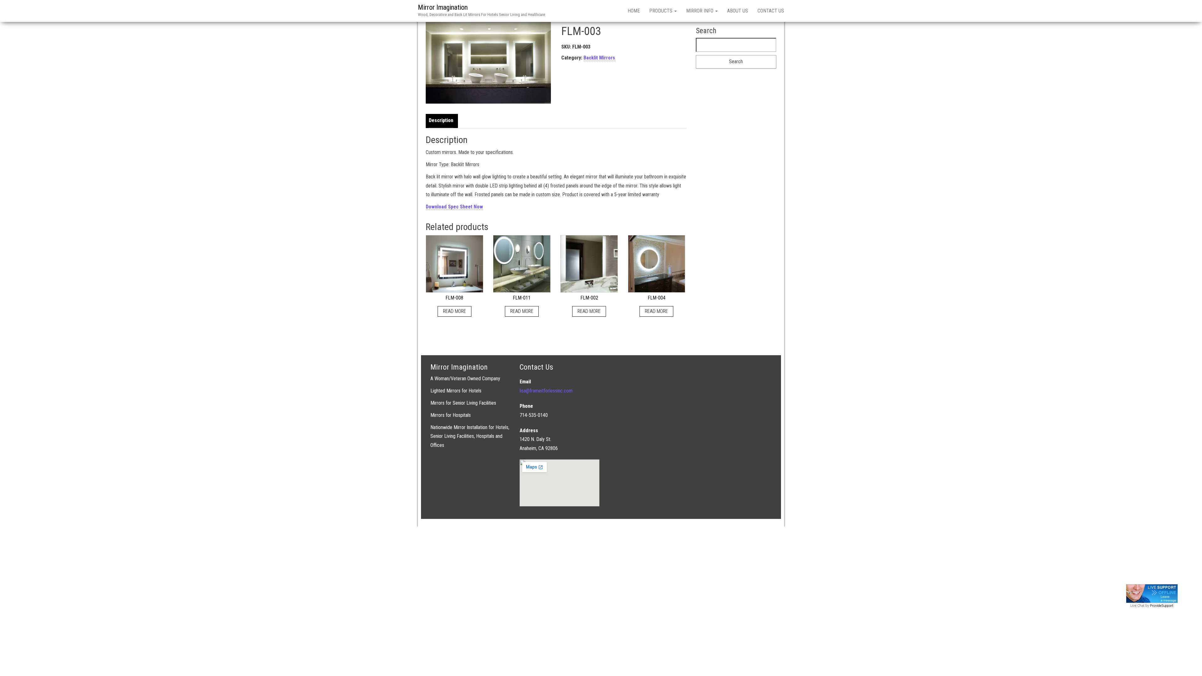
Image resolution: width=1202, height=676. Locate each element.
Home (634, 11)
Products (661, 11)
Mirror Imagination (443, 7)
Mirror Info (700, 11)
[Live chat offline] (1152, 593)
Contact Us (771, 11)
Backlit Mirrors (599, 58)
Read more (454, 311)
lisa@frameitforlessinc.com (546, 391)
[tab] (443, 121)
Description (441, 120)
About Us (737, 11)
